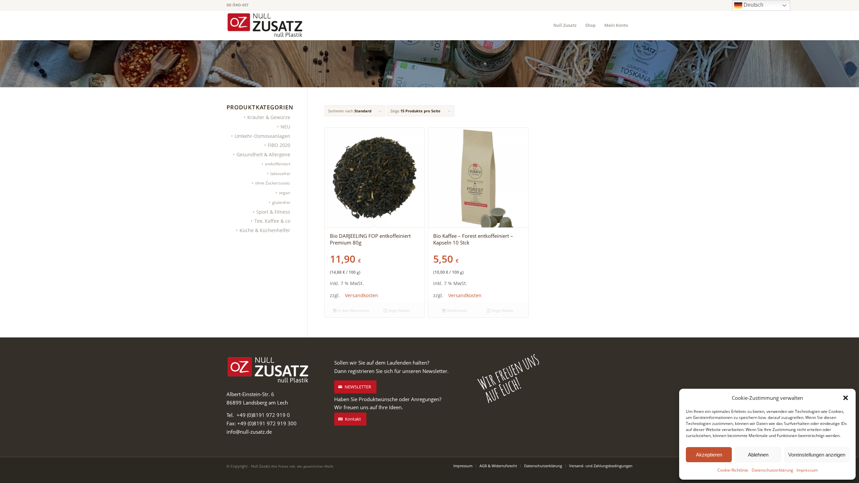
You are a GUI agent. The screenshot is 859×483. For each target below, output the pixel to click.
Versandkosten (361, 295)
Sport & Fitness (273, 212)
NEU (285, 126)
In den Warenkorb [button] (353, 310)
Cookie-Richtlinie (732, 470)
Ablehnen (758, 455)
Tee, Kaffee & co (272, 221)
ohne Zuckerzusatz (272, 183)
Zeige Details (398, 310)
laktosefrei (280, 173)
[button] (845, 397)
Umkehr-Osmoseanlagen (262, 136)
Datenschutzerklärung (772, 470)
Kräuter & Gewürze (268, 117)
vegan (284, 193)
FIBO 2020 (279, 145)
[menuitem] (565, 25)
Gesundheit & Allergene (263, 154)
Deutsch (752, 5)
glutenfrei (281, 202)
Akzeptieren (709, 455)
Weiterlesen (456, 310)
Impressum (807, 470)
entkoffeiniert (277, 164)
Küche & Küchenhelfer (265, 230)
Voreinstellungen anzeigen (816, 455)
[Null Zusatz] (265, 25)
